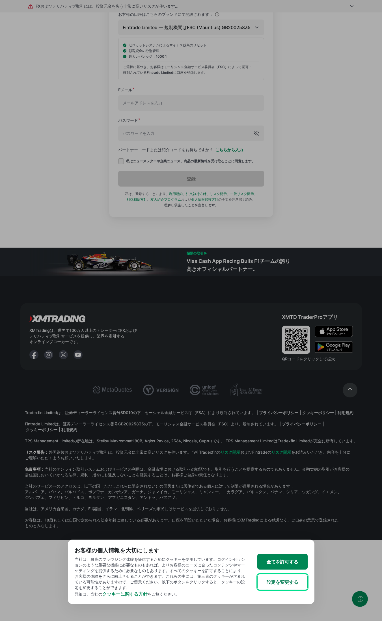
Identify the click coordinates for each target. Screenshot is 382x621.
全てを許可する (282, 561)
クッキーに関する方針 (125, 594)
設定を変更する (282, 582)
